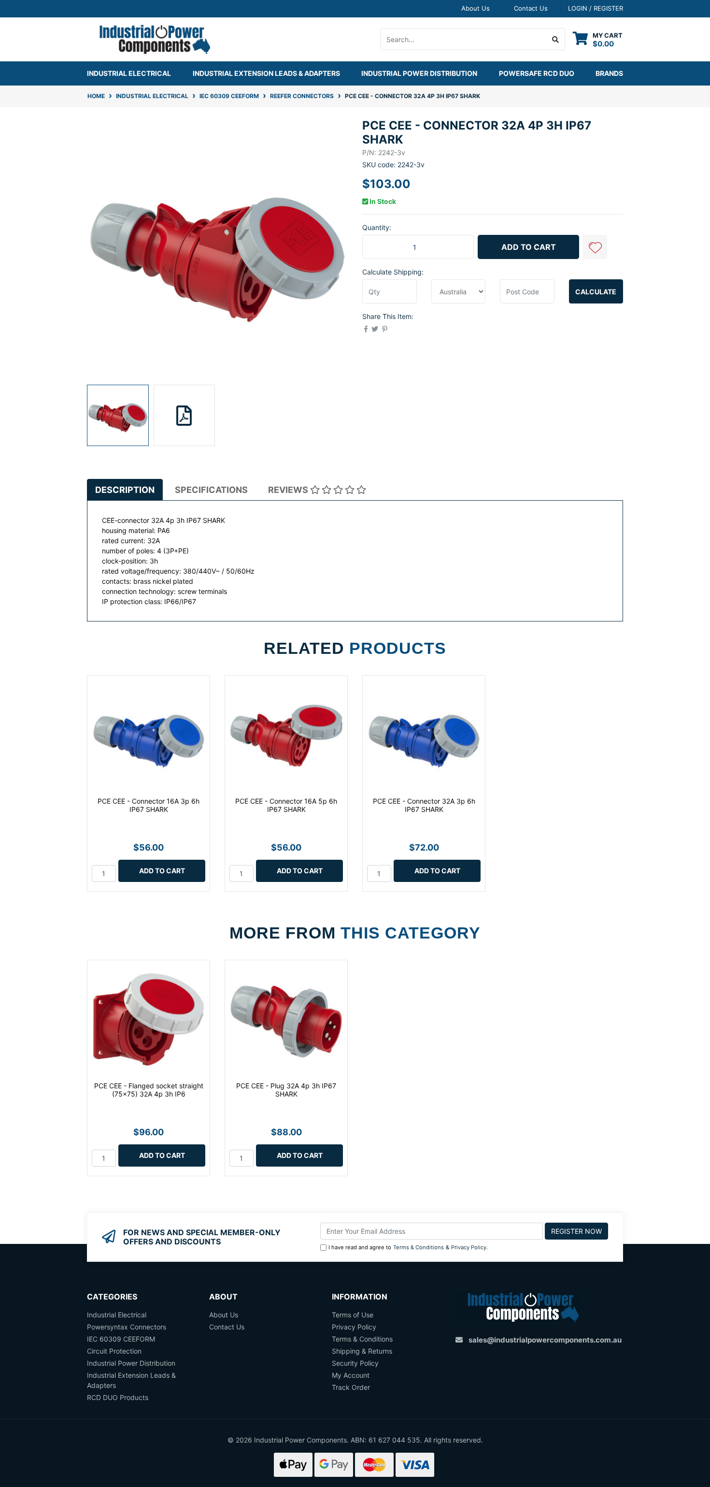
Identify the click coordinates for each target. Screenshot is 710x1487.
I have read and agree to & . (408, 1247)
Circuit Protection (114, 1351)
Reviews (289, 490)
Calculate (595, 292)
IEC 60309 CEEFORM (121, 1339)
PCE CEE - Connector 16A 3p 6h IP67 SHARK (148, 805)
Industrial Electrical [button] (129, 73)
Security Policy (355, 1363)
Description (125, 490)
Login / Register (595, 8)
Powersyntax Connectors (126, 1327)
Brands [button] (609, 73)
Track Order (351, 1387)
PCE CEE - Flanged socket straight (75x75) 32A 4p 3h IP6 (148, 1090)
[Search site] (555, 39)
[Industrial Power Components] (148, 38)
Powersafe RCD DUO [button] (536, 73)
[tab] (125, 489)
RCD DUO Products (117, 1397)
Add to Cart (528, 247)
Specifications (211, 490)
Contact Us (531, 8)
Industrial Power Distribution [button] (419, 73)
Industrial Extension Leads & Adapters (131, 1380)
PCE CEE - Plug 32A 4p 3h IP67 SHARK (286, 1090)
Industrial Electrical (116, 1315)
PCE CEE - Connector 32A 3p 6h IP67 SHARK (424, 805)
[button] (595, 247)
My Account (350, 1375)
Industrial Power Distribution (131, 1363)
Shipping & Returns (362, 1351)
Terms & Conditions (418, 1247)
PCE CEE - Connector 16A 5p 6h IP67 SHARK (286, 805)
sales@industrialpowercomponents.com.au (545, 1339)
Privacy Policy (468, 1247)
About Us (475, 8)
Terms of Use (352, 1315)
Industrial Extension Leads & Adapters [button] (266, 73)
